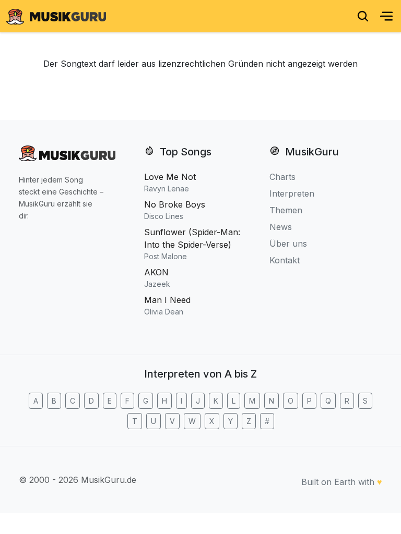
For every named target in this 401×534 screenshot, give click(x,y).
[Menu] (386, 16)
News (280, 227)
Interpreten (291, 193)
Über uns (288, 243)
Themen (285, 210)
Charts (282, 177)
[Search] (363, 16)
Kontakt (284, 260)
